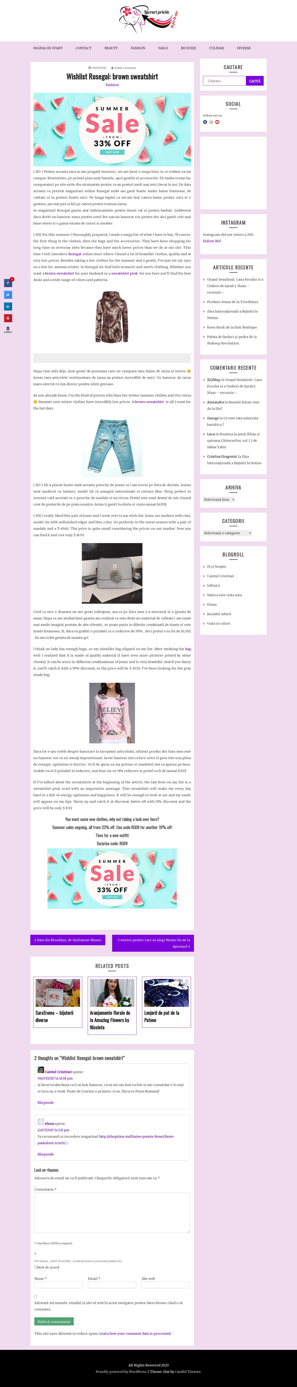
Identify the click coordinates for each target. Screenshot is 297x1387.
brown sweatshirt (59, 273)
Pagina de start (48, 48)
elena (49, 1124)
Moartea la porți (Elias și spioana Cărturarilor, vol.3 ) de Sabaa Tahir (233, 440)
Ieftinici (213, 585)
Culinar (216, 48)
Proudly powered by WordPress (121, 1372)
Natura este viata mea (224, 595)
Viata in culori (218, 623)
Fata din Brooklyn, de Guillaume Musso (69, 940)
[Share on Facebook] (8, 286)
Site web (148, 1279)
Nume (40, 1279)
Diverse (244, 48)
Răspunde (46, 1103)
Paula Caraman (125, 68)
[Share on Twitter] (8, 298)
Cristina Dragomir (222, 456)
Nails (163, 48)
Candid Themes (188, 1372)
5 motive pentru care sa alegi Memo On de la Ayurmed (154, 943)
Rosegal (74, 254)
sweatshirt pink (124, 273)
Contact (84, 48)
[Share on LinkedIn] (8, 309)
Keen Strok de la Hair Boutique (232, 327)
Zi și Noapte (216, 566)
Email (94, 1279)
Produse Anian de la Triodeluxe (232, 302)
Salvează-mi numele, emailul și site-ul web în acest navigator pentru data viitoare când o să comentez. (108, 1306)
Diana (212, 604)
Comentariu (45, 1189)
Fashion (138, 48)
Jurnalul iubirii (219, 614)
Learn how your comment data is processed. (135, 1333)
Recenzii (188, 48)
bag (188, 649)
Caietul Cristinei (58, 1072)
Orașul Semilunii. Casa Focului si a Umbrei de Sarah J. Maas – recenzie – (235, 285)
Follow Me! (212, 241)
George (213, 418)
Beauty (111, 48)
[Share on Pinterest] (8, 321)
